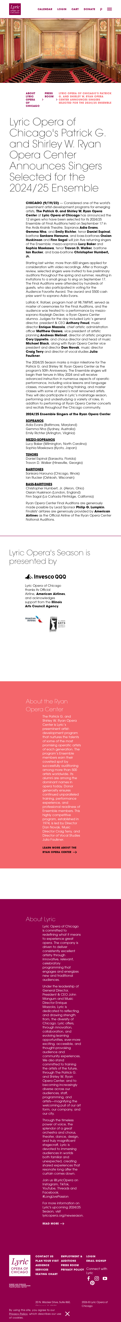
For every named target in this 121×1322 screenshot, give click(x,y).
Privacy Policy (72, 1269)
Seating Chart (46, 1274)
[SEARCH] (101, 9)
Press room (49, 95)
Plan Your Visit (47, 1261)
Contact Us (44, 1256)
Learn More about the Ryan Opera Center (59, 850)
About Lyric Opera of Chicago (33, 100)
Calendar (45, 9)
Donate (89, 9)
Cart (75, 9)
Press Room (70, 1265)
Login (61, 9)
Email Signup (96, 1261)
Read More (51, 1223)
